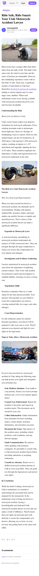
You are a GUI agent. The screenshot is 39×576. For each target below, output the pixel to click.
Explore (12, 3)
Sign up (32, 3)
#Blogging (6, 10)
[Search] (17, 3)
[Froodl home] (4, 3)
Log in (23, 3)
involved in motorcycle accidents (23, 89)
